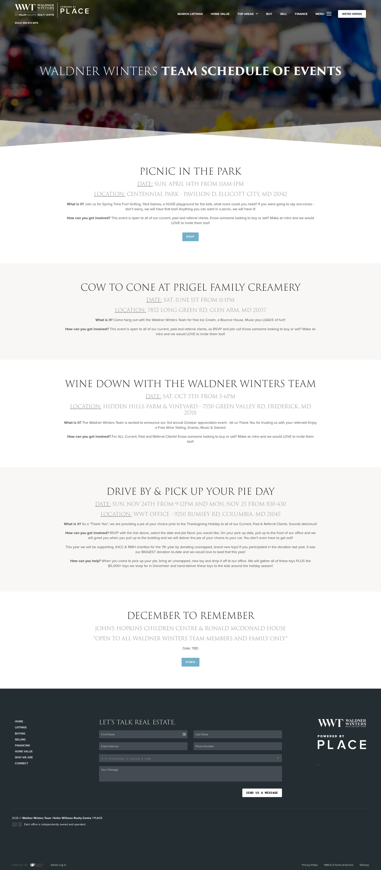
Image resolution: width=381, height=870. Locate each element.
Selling (20, 739)
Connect (21, 763)
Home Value (220, 14)
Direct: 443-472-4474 (26, 22)
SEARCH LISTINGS (190, 14)
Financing (22, 745)
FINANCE (301, 14)
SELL (283, 14)
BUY (269, 14)
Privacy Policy (310, 865)
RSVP (190, 236)
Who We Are (24, 757)
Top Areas (246, 14)
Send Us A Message (262, 793)
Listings (21, 727)
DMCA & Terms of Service (338, 865)
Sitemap (364, 865)
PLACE (97, 818)
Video (190, 662)
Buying (20, 733)
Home (19, 721)
